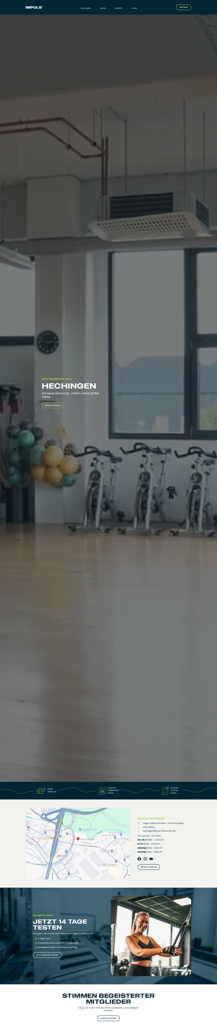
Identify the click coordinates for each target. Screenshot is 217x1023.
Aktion (103, 8)
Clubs (134, 8)
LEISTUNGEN (85, 8)
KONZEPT (118, 8)
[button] (134, 7)
